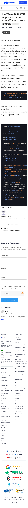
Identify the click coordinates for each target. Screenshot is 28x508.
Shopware (3, 443)
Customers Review (20, 414)
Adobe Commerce (5, 422)
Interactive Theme (19, 406)
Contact (17, 401)
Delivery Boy (4, 385)
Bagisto (3, 440)
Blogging (3, 388)
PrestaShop (4, 425)
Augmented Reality (20, 388)
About (16, 382)
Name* (3, 269)
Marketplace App (5, 375)
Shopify (3, 438)
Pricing (17, 398)
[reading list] (25, 8)
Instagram (11, 454)
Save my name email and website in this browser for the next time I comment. (13, 288)
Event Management (20, 347)
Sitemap (17, 416)
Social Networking (19, 368)
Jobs (16, 419)
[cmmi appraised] (14, 484)
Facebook (11, 451)
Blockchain (4, 398)
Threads (19, 457)
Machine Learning (19, 390)
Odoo (2, 435)
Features (17, 393)
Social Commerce (5, 380)
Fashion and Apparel (20, 374)
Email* (3, 277)
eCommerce (4, 372)
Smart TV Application (6, 390)
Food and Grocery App (21, 363)
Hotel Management (20, 344)
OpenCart (3, 427)
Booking (3, 401)
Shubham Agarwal (6, 216)
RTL (16, 385)
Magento (3, 420)
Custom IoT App (5, 408)
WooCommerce (5, 433)
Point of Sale (4, 393)
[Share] (21, 8)
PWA (2, 403)
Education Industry (20, 366)
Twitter (19, 451)
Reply (2, 319)
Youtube (11, 457)
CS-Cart (3, 430)
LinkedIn (19, 454)
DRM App (3, 406)
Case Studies (18, 411)
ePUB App (3, 411)
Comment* (4, 255)
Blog (16, 403)
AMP (2, 395)
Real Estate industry (20, 371)
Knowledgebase (19, 408)
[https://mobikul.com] (9, 2)
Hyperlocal (4, 377)
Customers (18, 395)
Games (17, 342)
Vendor (3, 382)
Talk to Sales (22, 2)
